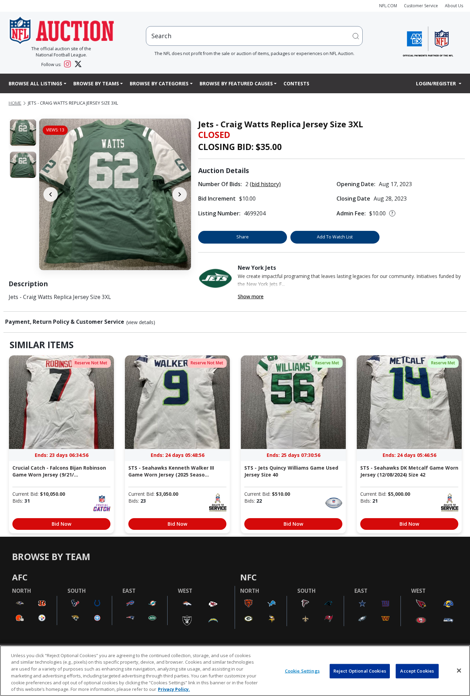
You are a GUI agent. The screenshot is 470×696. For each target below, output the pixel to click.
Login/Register (436, 83)
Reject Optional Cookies (359, 671)
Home (15, 103)
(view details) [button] (140, 322)
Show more (251, 296)
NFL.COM (388, 6)
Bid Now (61, 524)
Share (242, 237)
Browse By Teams (96, 83)
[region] (235, 670)
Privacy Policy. (174, 689)
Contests (296, 83)
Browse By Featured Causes (236, 83)
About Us (454, 6)
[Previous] (50, 194)
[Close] (459, 670)
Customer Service (421, 6)
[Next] (179, 194)
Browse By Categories (159, 83)
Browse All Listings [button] (35, 83)
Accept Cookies (417, 671)
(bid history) (265, 184)
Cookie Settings (302, 671)
